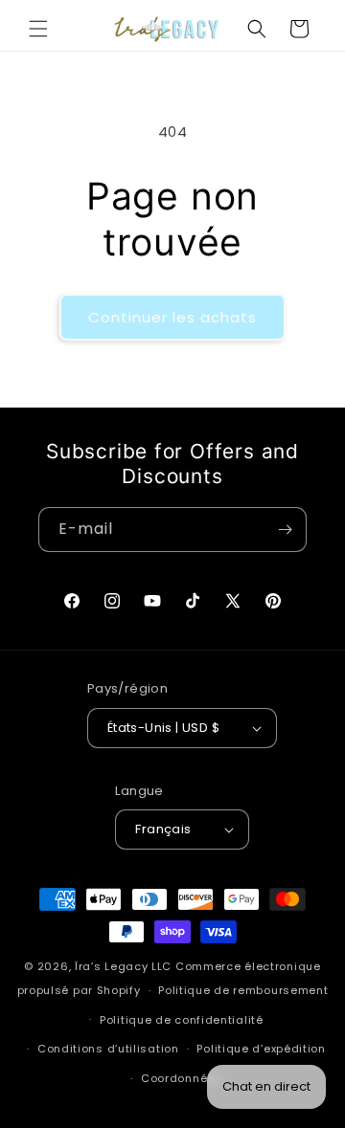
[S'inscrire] (285, 529)
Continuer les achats (172, 317)
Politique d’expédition (260, 1048)
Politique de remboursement (243, 990)
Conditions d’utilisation (108, 1048)
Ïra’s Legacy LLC (123, 966)
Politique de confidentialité (182, 1020)
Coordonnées (181, 1078)
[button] (38, 29)
